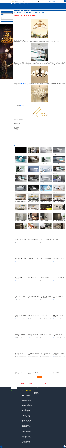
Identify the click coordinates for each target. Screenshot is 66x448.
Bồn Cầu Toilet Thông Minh (3, 5)
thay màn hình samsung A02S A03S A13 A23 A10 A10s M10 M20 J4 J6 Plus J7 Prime (26, 434)
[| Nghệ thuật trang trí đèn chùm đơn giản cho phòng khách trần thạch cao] (13, 1)
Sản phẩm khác (38, 8)
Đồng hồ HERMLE (38, 5)
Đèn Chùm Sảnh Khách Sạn (8, 8)
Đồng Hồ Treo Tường (33, 5)
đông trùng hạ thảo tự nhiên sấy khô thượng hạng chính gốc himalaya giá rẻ (26, 442)
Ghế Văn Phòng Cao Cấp (13, 8)
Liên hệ (27, 3)
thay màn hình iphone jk (28, 426)
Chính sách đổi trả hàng (36, 393)
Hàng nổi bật (2, 18)
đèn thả (21, 105)
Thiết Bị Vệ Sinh (25, 5)
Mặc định (2, 15)
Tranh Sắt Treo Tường (42, 5)
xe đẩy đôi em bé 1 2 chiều (28, 405)
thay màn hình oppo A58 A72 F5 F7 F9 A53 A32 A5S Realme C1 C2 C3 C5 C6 (26, 436)
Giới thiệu (15, 3)
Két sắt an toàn (18, 8)
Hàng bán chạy (2, 17)
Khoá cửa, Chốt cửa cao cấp (58, 5)
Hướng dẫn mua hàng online (37, 388)
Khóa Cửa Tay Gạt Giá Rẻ (52, 5)
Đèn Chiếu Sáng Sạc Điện (27, 8)
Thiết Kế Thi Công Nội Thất (20, 5)
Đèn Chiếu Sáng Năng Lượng (33, 8)
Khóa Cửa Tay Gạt (47, 5)
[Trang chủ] (11, 3)
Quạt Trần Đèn (28, 5)
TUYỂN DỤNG (19, 3)
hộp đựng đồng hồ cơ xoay (25, 409)
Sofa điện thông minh (9, 5)
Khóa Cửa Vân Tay (22, 8)
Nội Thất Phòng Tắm (3, 8)
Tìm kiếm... (24, 1)
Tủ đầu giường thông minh (14, 5)
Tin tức (24, 3)
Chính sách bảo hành (36, 392)
